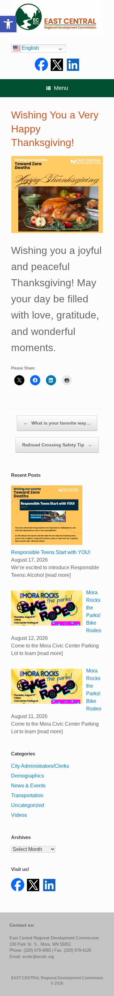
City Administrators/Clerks (40, 766)
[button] (8, 24)
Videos (19, 815)
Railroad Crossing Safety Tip (57, 444)
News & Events (28, 785)
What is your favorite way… (57, 423)
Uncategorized (27, 805)
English (30, 48)
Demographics (27, 776)
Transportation (27, 795)
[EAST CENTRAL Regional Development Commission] (57, 17)
